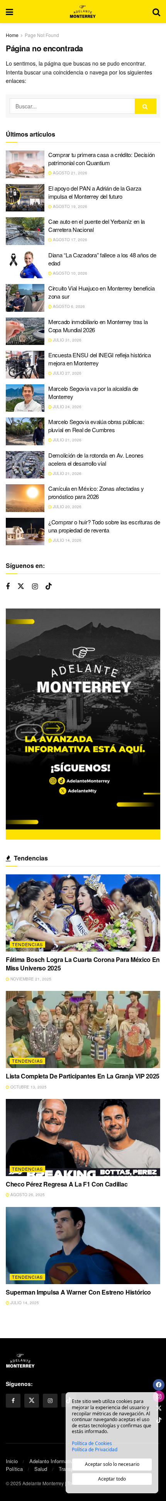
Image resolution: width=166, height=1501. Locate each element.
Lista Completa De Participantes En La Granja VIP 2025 (82, 1076)
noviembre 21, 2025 (30, 979)
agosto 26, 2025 (27, 1194)
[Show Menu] (9, 11)
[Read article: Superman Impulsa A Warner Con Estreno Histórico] (83, 1245)
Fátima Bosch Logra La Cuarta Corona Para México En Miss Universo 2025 (83, 963)
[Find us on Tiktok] (49, 586)
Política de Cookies (92, 1443)
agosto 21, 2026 (69, 173)
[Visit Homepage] (83, 11)
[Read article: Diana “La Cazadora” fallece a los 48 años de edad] (25, 265)
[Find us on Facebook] (8, 586)
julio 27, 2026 (66, 373)
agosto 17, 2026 (69, 239)
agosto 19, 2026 (69, 206)
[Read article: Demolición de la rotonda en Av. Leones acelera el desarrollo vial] (25, 465)
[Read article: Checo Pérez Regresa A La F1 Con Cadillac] (83, 1137)
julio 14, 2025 (24, 1302)
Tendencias (27, 944)
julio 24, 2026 (66, 406)
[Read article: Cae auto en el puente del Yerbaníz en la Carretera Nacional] (25, 231)
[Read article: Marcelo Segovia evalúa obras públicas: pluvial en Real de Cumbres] (25, 431)
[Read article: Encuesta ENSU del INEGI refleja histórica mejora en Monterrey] (25, 365)
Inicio (12, 1461)
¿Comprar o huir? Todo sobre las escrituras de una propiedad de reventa (104, 526)
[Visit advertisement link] (83, 724)
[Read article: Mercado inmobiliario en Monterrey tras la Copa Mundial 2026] (25, 331)
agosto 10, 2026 (69, 273)
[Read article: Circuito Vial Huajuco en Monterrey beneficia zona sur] (25, 298)
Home (12, 35)
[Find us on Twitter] (20, 586)
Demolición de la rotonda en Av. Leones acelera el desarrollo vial (96, 459)
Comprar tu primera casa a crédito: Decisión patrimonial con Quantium (101, 158)
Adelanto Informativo (52, 1461)
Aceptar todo (112, 1479)
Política (14, 1468)
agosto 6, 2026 (68, 306)
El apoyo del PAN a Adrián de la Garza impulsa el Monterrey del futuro (94, 192)
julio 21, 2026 (66, 440)
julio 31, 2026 (66, 340)
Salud (40, 1468)
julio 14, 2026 (66, 540)
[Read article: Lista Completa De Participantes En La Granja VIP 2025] (83, 1029)
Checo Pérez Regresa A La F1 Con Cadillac (66, 1184)
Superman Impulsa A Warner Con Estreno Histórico (78, 1292)
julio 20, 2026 (66, 506)
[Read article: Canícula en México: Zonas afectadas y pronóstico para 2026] (25, 498)
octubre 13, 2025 (28, 1087)
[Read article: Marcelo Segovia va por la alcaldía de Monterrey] (25, 398)
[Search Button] (156, 11)
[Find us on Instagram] (35, 586)
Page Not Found (42, 35)
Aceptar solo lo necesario (112, 1464)
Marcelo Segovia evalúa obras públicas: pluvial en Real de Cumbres (96, 426)
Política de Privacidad (94, 1450)
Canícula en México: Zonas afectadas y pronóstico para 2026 (96, 492)
